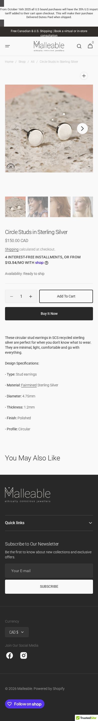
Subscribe (49, 586)
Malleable (24, 689)
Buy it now (49, 314)
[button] (7, 46)
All (32, 62)
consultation (49, 35)
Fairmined (29, 385)
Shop (22, 62)
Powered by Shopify (49, 689)
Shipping (12, 249)
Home (9, 62)
